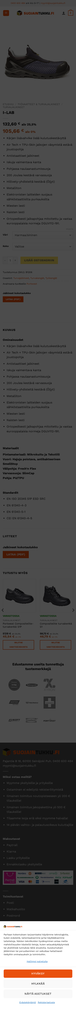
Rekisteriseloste (46, 1002)
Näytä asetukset (38, 993)
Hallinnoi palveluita (37, 961)
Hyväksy (37, 973)
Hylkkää (38, 983)
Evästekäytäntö (27, 1002)
